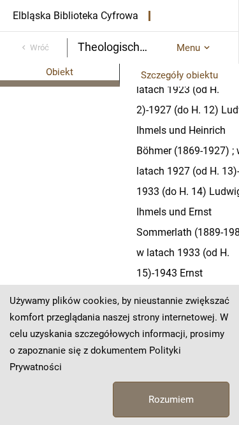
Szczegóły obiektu (179, 75)
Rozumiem (171, 399)
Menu (188, 48)
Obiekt (59, 72)
